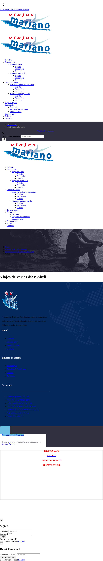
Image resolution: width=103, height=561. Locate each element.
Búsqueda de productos (11, 136)
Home (7, 247)
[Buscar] (4, 139)
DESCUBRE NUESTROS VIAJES (14, 10)
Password (4, 534)
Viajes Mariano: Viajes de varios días (19, 251)
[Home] (28, 163)
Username (4, 531)
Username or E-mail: (8, 555)
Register (21, 541)
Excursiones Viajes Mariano (16, 249)
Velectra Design (8, 444)
